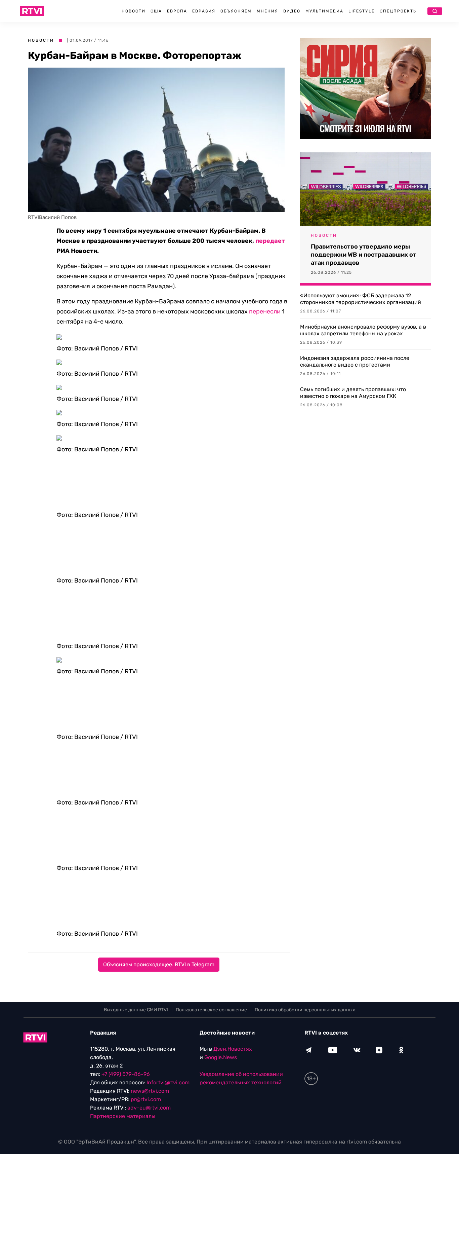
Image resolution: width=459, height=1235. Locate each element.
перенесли (265, 311)
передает (270, 241)
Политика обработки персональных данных (305, 1010)
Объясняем (236, 11)
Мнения (267, 11)
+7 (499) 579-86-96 (125, 1074)
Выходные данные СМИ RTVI (136, 1010)
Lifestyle (361, 11)
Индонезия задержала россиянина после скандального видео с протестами (354, 361)
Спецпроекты (398, 11)
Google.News (220, 1057)
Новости (133, 11)
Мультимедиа (324, 11)
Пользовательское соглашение (211, 1010)
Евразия (203, 11)
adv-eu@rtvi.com (149, 1108)
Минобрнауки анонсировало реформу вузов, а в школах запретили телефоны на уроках (363, 330)
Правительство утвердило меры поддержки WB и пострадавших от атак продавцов (363, 254)
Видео (291, 11)
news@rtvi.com (150, 1091)
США (156, 11)
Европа (177, 11)
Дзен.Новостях (232, 1049)
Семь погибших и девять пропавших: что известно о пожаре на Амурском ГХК (353, 392)
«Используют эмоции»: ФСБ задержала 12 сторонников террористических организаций (360, 298)
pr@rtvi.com (146, 1099)
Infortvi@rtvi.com (168, 1082)
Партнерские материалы (122, 1116)
